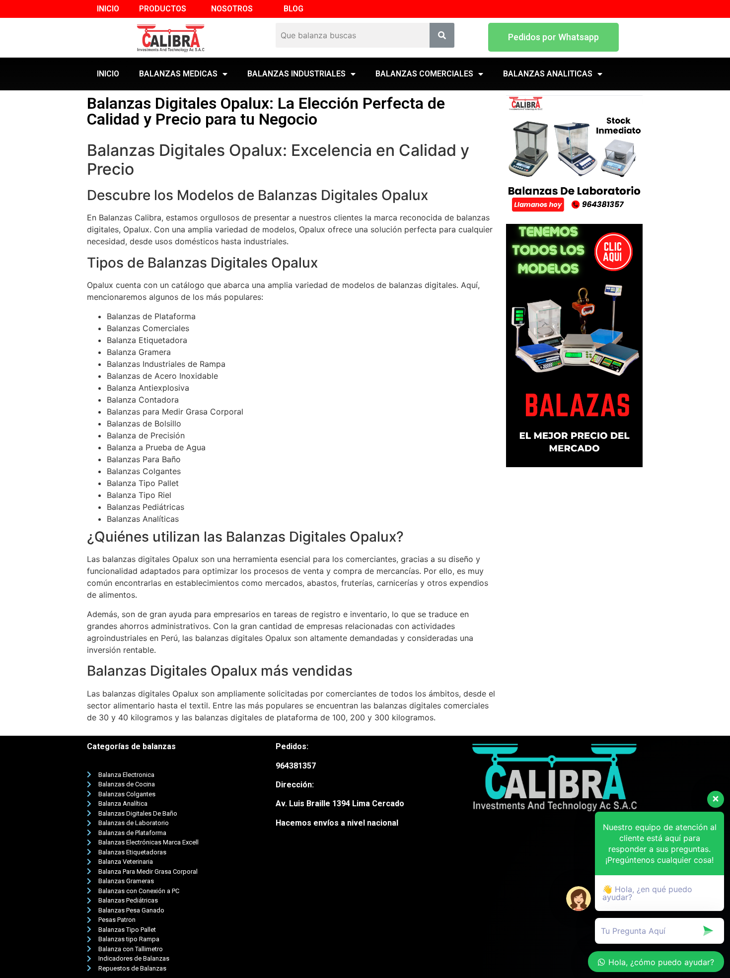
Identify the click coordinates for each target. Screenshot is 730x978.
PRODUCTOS (162, 8)
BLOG (293, 8)
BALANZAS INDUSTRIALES (296, 73)
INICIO (108, 8)
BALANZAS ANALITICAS (547, 73)
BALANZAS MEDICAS (178, 73)
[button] (553, 37)
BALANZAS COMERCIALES (424, 73)
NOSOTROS (232, 8)
